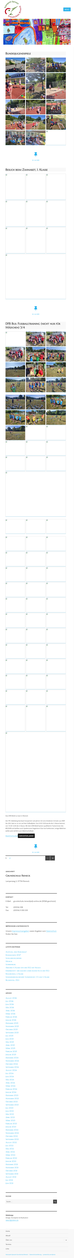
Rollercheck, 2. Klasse (14, 974)
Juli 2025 (9, 1036)
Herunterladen (26, 836)
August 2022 (11, 1142)
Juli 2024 (9, 1073)
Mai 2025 (10, 1042)
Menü (67, 9)
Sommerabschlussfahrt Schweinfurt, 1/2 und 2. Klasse (27, 977)
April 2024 (10, 1083)
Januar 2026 (11, 1020)
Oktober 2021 (11, 1171)
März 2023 (10, 1120)
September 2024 (12, 1067)
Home (8, 1231)
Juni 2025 (10, 1039)
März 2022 (10, 1155)
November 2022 (12, 1133)
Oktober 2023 (12, 1102)
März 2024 (10, 1086)
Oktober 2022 (12, 1136)
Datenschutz (51, 931)
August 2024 (11, 1070)
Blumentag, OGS (12, 980)
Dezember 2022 (12, 1130)
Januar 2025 (11, 1054)
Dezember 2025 (12, 1023)
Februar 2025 (11, 1051)
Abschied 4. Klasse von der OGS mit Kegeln (23, 967)
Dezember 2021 (12, 1164)
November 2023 (12, 1098)
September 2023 (12, 1105)
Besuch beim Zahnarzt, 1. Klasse (27, 169)
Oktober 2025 (12, 1029)
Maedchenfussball (12, 836)
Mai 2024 (10, 1080)
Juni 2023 (10, 1111)
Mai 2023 (10, 1114)
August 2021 (11, 1177)
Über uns (9, 1240)
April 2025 (10, 1045)
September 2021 (12, 1174)
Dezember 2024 (12, 1058)
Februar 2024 (11, 1089)
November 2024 (12, 1061)
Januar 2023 (11, 1127)
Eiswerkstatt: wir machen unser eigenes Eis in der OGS (27, 971)
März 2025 (10, 1048)
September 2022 (12, 1139)
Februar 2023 (11, 1124)
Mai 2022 (10, 1149)
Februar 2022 (11, 1158)
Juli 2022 (9, 1145)
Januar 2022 (11, 1161)
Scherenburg (11, 964)
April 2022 (10, 1152)
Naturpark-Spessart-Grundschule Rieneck (17, 1254)
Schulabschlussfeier (13, 958)
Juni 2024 (10, 1076)
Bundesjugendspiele (18, 53)
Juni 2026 (10, 1004)
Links (7, 1249)
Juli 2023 (9, 1108)
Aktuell (8, 1236)
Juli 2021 (9, 1180)
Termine (8, 1244)
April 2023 (10, 1117)
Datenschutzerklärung (35, 1254)
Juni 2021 (9, 1183)
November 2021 (12, 1167)
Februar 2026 (11, 1017)
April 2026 (10, 1011)
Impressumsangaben (20, 931)
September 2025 (12, 1032)
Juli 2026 (9, 1001)
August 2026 (11, 998)
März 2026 (10, 1014)
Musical (9, 961)
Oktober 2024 (12, 1064)
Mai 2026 (10, 1007)
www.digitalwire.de (12, 1220)
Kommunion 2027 (13, 955)
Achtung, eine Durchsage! (16, 952)
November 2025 (12, 1026)
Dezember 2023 (12, 1095)
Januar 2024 (11, 1092)
